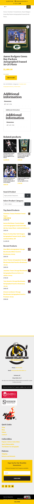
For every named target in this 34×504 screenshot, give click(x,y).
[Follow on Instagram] (6, 486)
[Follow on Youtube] (12, 486)
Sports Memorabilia (8, 444)
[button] (27, 27)
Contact (4, 434)
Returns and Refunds (8, 456)
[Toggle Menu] (28, 7)
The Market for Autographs (10, 447)
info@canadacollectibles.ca (18, 370)
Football (10, 12)
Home (5, 12)
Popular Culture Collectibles (11, 442)
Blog (3, 430)
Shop (3, 427)
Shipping (4, 454)
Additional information (13, 110)
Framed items (17, 12)
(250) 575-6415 (10, 1)
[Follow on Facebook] (3, 486)
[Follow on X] (9, 486)
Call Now (17, 501)
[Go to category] (27, 204)
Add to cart (11, 77)
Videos (4, 432)
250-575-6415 (19, 367)
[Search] (28, 196)
